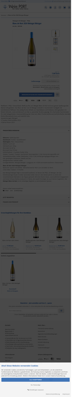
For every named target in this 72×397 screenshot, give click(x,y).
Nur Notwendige (35, 385)
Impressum (66, 394)
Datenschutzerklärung (53, 394)
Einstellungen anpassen (36, 390)
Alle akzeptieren (35, 379)
